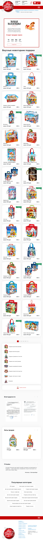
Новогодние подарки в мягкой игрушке (30, 497)
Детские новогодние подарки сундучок (13, 489)
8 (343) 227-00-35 (18, 2)
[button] (39, 7)
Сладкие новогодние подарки (32, 489)
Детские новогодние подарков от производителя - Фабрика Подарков (27, 11)
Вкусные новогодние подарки (11, 497)
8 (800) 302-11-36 (24, 2)
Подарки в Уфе (21, 530)
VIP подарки (12, 486)
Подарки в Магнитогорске (21, 534)
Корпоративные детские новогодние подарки (21, 503)
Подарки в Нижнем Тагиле (22, 528)
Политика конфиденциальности (32, 529)
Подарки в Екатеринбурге (21, 521)
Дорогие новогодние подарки (13, 500)
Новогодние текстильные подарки (26, 486)
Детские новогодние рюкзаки (30, 500)
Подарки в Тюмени (22, 525)
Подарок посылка (29, 506)
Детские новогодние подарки (13, 494)
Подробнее (14, 44)
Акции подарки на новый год (15, 506)
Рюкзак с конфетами (15, 492)
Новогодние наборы (28, 492)
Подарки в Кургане (22, 532)
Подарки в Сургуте (22, 526)
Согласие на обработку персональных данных (32, 526)
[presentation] (35, 397)
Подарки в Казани (21, 537)
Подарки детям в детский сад (30, 494)
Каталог (18, 12)
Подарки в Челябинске (22, 523)
